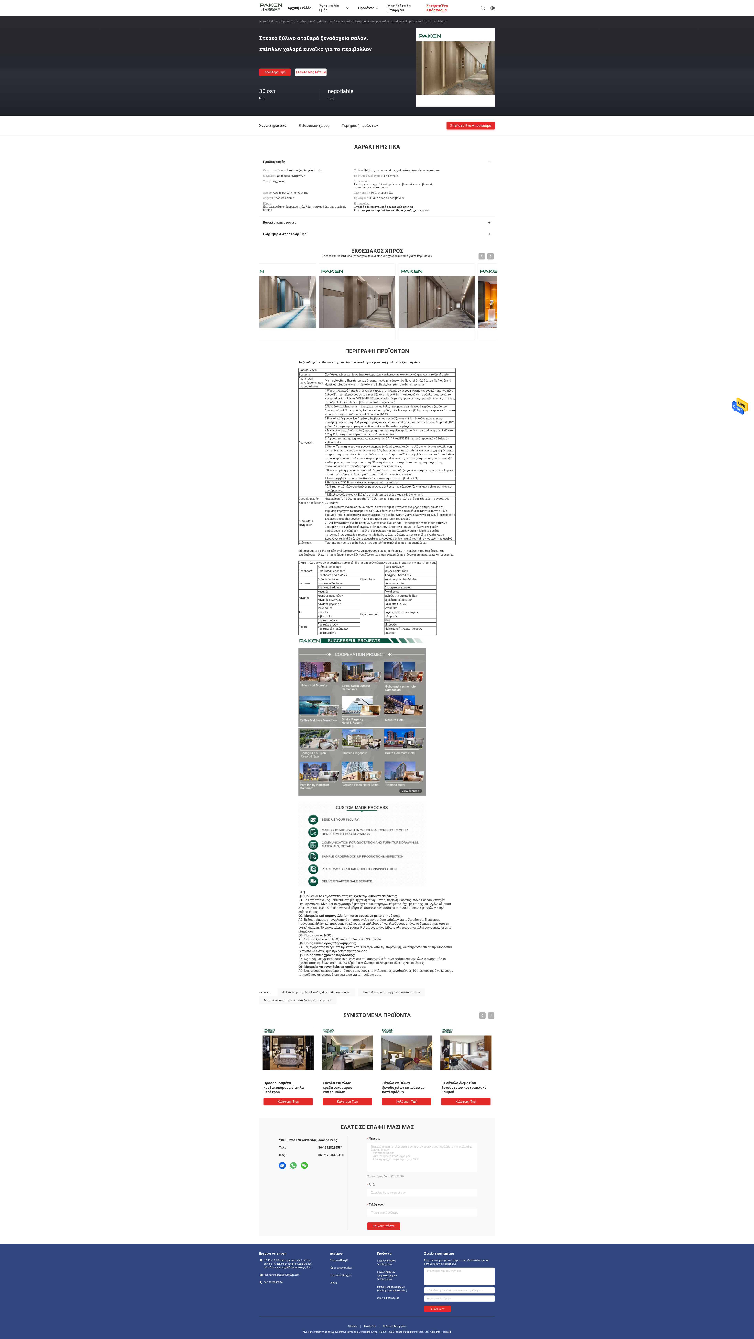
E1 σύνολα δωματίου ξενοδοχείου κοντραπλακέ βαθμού (463, 1087)
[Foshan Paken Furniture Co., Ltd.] (271, 6)
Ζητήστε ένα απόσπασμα (470, 125)
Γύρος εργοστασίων (341, 1267)
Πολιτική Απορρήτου (394, 1326)
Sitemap (352, 1326)
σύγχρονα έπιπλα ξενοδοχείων (386, 1262)
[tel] (315, 1165)
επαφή (333, 1282)
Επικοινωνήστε (384, 1226)
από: (372, 1184)
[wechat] (304, 1165)
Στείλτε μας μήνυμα (311, 72)
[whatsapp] (293, 1165)
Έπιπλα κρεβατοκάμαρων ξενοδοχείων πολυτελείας (392, 1289)
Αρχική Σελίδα (268, 21)
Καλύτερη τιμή (274, 72)
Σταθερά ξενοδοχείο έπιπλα (314, 21)
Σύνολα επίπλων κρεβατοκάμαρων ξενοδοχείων (387, 1276)
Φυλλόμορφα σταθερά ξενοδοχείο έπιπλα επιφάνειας (316, 992)
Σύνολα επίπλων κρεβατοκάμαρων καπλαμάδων (337, 1087)
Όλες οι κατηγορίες (388, 1298)
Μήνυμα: (374, 1138)
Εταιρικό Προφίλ (339, 1260)
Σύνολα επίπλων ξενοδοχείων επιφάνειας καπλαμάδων (403, 1087)
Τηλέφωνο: (376, 1204)
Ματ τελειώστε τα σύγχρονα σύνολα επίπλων (391, 992)
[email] (282, 1165)
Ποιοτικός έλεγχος (340, 1275)
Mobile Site (370, 1326)
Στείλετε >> (438, 1308)
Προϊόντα (287, 21)
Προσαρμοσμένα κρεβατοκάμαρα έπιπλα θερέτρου (284, 1087)
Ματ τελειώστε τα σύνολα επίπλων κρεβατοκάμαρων (298, 1000)
